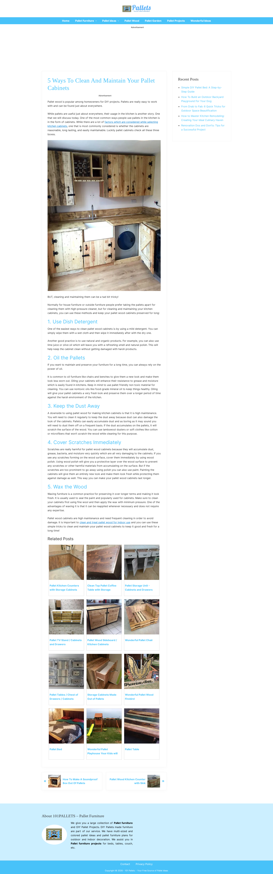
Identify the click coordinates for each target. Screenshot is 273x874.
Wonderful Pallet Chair (139, 640)
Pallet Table (132, 749)
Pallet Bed (56, 749)
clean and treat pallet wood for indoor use (105, 522)
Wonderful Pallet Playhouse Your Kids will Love (102, 753)
